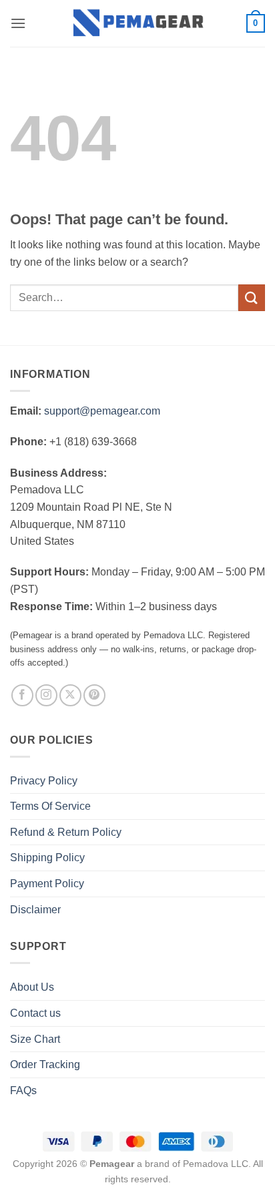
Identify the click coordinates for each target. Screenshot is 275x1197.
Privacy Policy (43, 780)
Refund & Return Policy (65, 832)
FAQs (23, 1090)
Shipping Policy (47, 857)
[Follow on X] (70, 695)
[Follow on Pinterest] (94, 695)
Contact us (35, 1013)
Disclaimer (35, 909)
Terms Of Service (50, 806)
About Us (32, 987)
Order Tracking (45, 1064)
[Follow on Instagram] (46, 695)
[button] (18, 23)
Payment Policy (47, 883)
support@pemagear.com (102, 411)
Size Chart (35, 1039)
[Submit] (251, 297)
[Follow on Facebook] (22, 695)
